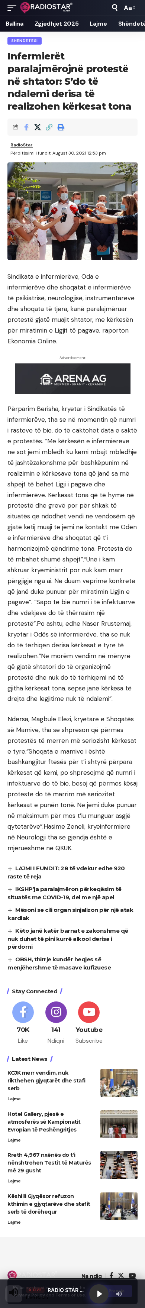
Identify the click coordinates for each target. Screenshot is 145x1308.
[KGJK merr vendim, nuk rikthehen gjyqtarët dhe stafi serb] (119, 1083)
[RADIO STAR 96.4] (46, 8)
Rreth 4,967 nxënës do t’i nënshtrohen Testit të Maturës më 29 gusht (49, 1163)
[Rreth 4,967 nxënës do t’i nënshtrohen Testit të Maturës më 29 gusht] (119, 1165)
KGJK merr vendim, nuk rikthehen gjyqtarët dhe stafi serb (46, 1080)
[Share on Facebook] (26, 127)
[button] (13, 8)
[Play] (99, 1294)
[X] (121, 1275)
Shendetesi (24, 40)
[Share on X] (37, 127)
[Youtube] (89, 1023)
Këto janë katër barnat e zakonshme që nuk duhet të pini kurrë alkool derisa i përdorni (67, 939)
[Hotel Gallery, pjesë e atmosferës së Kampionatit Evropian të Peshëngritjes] (119, 1124)
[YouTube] (132, 1275)
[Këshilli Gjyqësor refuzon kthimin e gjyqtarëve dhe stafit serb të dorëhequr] (119, 1206)
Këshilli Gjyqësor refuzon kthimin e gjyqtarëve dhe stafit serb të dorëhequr (48, 1204)
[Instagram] (56, 1023)
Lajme (14, 1099)
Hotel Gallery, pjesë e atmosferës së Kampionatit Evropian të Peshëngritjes (44, 1122)
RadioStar (21, 145)
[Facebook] (23, 1023)
